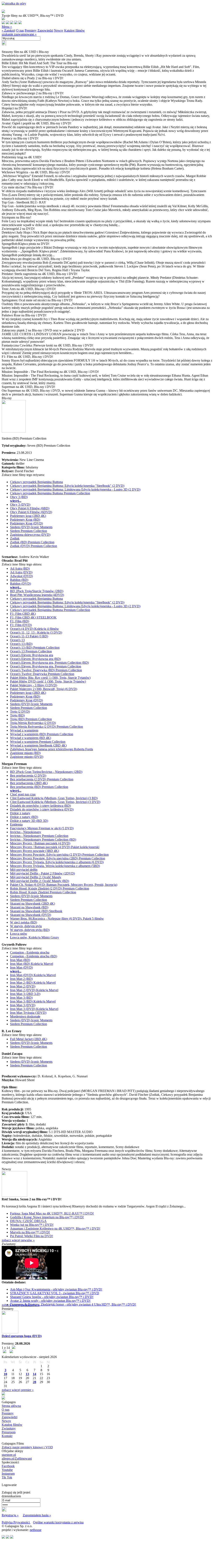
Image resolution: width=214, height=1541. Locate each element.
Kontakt (7, 1436)
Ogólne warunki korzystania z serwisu (58, 1522)
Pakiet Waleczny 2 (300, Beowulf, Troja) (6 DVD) (43, 689)
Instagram (8, 1473)
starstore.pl (9, 1455)
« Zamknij (8, 30)
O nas (20, 30)
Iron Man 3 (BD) (21, 997)
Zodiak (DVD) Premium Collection (33, 546)
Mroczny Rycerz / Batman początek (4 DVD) (40, 843)
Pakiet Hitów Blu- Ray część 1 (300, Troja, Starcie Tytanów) (50, 677)
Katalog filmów (74, 30)
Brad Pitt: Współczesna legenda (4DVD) (37, 595)
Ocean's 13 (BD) (21, 644)
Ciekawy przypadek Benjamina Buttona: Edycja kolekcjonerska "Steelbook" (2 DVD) (67, 485)
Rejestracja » (10, 1515)
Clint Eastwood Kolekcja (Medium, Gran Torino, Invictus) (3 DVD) (55, 802)
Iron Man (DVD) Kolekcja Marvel (33, 975)
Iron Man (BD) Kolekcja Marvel (31, 964)
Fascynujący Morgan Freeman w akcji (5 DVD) (42, 828)
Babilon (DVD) (20, 583)
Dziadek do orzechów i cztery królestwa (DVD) (42, 809)
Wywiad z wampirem (24, 730)
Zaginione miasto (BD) (25, 753)
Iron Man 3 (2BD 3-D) (25, 994)
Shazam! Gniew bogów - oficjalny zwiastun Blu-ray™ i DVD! (51, 1297)
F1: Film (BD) (19, 621)
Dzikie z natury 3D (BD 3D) (29, 820)
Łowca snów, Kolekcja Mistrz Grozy (34, 937)
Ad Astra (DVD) (21, 572)
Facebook (8, 1466)
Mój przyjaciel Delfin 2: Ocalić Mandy (35, 877)
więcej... (15, 501)
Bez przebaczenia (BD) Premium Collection (39, 787)
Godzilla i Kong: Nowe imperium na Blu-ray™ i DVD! (47, 1217)
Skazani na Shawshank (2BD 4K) (32, 903)
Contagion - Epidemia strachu (29, 952)
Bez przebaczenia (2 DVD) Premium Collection (41, 779)
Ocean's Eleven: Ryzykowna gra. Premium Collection (45, 666)
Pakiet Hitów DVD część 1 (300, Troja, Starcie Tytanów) (48, 681)
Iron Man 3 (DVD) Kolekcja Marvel (34, 1009)
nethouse (35, 1530)
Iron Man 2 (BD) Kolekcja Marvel (33, 982)
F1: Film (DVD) (21, 625)
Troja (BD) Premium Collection (31, 719)
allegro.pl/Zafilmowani (17, 1458)
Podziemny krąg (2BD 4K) (28, 516)
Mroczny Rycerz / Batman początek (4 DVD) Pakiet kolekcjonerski (54, 847)
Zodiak (14, 538)
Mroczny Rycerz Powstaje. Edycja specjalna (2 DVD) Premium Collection (59, 854)
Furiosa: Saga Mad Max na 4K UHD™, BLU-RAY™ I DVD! (52, 1213)
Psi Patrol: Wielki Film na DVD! (31, 1236)
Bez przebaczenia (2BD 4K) (29, 783)
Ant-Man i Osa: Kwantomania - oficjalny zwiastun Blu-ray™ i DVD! (56, 1289)
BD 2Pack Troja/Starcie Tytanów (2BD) (36, 591)
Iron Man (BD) (20, 960)
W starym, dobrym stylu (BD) (30, 930)
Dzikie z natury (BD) (24, 817)
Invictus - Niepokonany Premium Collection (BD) (43, 839)
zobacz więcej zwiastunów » (20, 1305)
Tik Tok (7, 1477)
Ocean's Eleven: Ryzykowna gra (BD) (35, 659)
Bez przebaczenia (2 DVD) (28, 775)
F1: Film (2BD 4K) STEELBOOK (33, 617)
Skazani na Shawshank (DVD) (30, 915)
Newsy (58, 30)
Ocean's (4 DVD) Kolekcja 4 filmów (34, 628)
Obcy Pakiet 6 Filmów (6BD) (29, 508)
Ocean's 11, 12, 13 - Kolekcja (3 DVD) (36, 632)
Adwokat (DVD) (21, 576)
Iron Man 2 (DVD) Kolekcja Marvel (34, 990)
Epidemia (16, 824)
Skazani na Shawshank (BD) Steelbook (36, 911)
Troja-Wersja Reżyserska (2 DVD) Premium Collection (46, 726)
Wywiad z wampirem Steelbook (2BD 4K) (38, 745)
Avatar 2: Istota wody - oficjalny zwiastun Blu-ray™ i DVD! (50, 1300)
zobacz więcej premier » (18, 1390)
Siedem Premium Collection (28, 531)
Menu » (7, 26)
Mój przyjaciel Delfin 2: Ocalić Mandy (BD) (39, 881)
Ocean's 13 (17, 640)
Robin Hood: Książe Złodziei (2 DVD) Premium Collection (49, 888)
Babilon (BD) (19, 580)
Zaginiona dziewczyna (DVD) (30, 534)
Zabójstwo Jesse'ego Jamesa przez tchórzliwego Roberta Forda (51, 749)
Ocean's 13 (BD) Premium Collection (35, 647)
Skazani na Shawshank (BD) (29, 907)
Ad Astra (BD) (20, 568)
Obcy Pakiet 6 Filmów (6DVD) (31, 512)
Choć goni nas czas (23, 794)
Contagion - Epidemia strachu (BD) (33, 956)
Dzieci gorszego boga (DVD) (22, 1336)
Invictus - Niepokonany (25, 832)
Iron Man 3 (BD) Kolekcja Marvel (33, 1001)
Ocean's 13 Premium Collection (31, 651)
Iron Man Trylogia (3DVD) (28, 1012)
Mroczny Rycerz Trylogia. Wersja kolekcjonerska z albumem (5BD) (55, 866)
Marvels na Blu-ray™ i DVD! (30, 1232)
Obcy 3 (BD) (19, 497)
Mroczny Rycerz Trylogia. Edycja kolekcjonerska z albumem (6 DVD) (57, 862)
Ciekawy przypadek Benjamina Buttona (36, 482)
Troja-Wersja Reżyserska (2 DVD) (33, 723)
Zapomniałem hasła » (37, 1515)
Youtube (7, 1470)
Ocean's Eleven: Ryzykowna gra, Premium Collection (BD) (49, 662)
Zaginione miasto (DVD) (26, 756)
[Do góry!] (14, 3)
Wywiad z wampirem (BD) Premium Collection (41, 734)
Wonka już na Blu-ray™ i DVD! (32, 1224)
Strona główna (11, 1406)
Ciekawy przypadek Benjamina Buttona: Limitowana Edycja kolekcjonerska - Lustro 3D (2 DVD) (75, 489)
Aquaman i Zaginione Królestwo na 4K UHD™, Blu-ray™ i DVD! (55, 1228)
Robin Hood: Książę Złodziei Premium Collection (43, 892)
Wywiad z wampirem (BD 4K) (30, 738)
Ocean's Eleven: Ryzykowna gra (31, 655)
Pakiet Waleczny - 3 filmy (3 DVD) (33, 685)
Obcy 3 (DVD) (20, 504)
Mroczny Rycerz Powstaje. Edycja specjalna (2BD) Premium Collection (57, 858)
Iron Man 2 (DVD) (22, 986)
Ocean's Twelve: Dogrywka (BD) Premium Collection (46, 670)
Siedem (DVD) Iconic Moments (31, 527)
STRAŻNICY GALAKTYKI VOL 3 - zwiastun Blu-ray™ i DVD (54, 1293)
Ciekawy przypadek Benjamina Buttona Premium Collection (50, 493)
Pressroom (8, 1432)
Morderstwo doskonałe (25, 1016)
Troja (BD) (17, 715)
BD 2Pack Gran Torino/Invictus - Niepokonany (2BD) (46, 772)
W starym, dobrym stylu (26, 926)
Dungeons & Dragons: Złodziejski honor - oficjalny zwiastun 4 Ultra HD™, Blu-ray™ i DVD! (73, 1304)
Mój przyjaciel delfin (23, 869)
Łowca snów (18, 933)
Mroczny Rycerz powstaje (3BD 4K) (34, 851)
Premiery (31, 30)
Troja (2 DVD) (20, 711)
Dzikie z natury (20, 813)
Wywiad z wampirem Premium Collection (37, 741)
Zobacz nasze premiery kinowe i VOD (27, 1447)
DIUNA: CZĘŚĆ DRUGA (28, 1221)
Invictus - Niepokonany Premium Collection (39, 836)
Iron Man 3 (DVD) (22, 1005)
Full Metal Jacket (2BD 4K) (28, 1039)
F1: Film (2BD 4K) (23, 613)
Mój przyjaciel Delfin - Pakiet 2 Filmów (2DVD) (42, 873)
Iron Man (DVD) (21, 967)
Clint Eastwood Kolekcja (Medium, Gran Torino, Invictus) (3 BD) (54, 798)
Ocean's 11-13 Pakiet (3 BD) (29, 636)
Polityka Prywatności (16, 1522)
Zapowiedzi (45, 30)
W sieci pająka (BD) (23, 922)
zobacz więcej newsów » (18, 1240)
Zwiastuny (9, 1428)
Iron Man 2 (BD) (21, 979)
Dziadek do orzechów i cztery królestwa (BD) (40, 805)
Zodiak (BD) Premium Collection (32, 542)
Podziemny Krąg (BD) (25, 519)
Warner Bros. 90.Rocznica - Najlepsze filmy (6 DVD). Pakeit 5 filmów (57, 918)
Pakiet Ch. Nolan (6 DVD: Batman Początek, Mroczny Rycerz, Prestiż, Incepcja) (63, 884)
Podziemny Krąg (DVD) (26, 523)
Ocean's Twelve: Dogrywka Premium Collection (42, 674)
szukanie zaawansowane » (19, 34)
